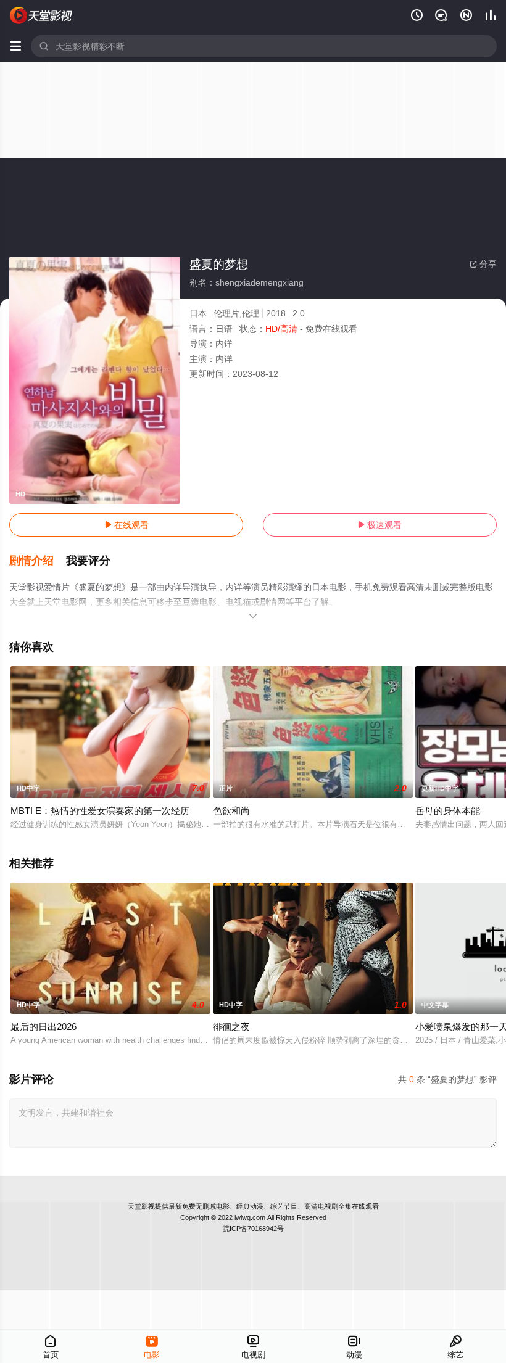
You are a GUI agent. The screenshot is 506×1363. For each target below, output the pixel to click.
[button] (37, 561)
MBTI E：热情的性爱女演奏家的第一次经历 (99, 810)
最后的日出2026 (43, 1026)
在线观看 (126, 525)
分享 (483, 264)
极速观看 (379, 525)
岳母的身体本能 (447, 810)
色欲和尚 (231, 810)
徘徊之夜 (231, 1026)
